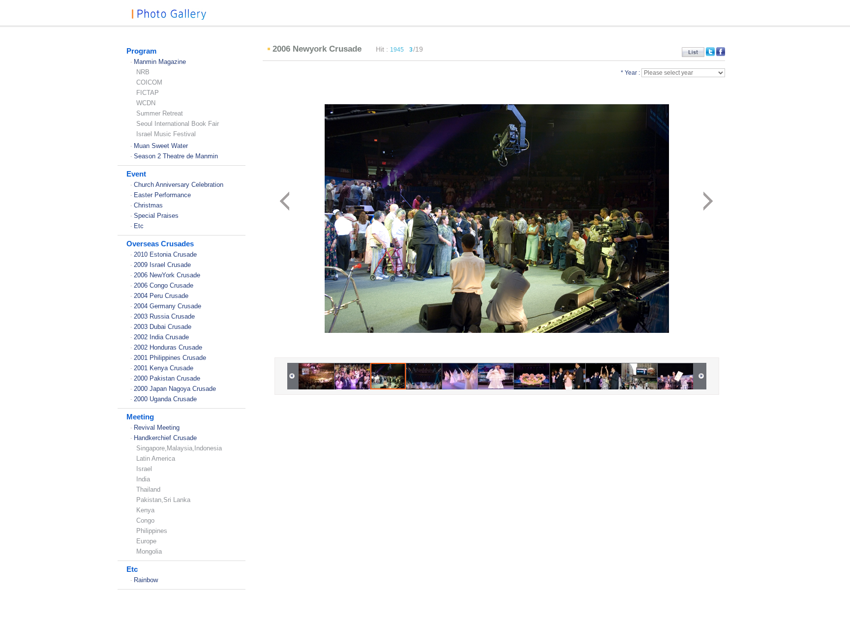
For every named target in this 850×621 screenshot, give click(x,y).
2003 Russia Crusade (164, 316)
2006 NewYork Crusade (167, 275)
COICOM (149, 82)
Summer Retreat (159, 113)
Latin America (155, 458)
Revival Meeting (157, 427)
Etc (139, 226)
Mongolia (149, 551)
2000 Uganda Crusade (165, 399)
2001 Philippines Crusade (170, 357)
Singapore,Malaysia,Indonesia (179, 448)
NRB (143, 72)
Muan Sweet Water (161, 145)
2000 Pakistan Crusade (167, 378)
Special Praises (156, 215)
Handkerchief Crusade (165, 438)
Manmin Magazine (160, 61)
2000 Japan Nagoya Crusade (175, 388)
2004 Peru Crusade (161, 295)
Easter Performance (162, 195)
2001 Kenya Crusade (163, 368)
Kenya (145, 510)
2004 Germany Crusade (167, 306)
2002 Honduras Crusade (168, 347)
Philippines (151, 530)
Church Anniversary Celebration (178, 184)
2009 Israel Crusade (162, 264)
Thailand (148, 489)
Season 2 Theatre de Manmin (176, 156)
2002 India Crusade (161, 337)
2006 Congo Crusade (163, 285)
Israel (144, 469)
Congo (145, 520)
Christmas (148, 205)
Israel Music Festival (166, 134)
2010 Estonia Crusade (165, 254)
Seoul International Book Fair (177, 123)
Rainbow (146, 580)
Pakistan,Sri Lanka (163, 499)
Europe (146, 541)
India (143, 479)
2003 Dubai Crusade (162, 326)
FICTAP (147, 92)
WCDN (145, 103)
